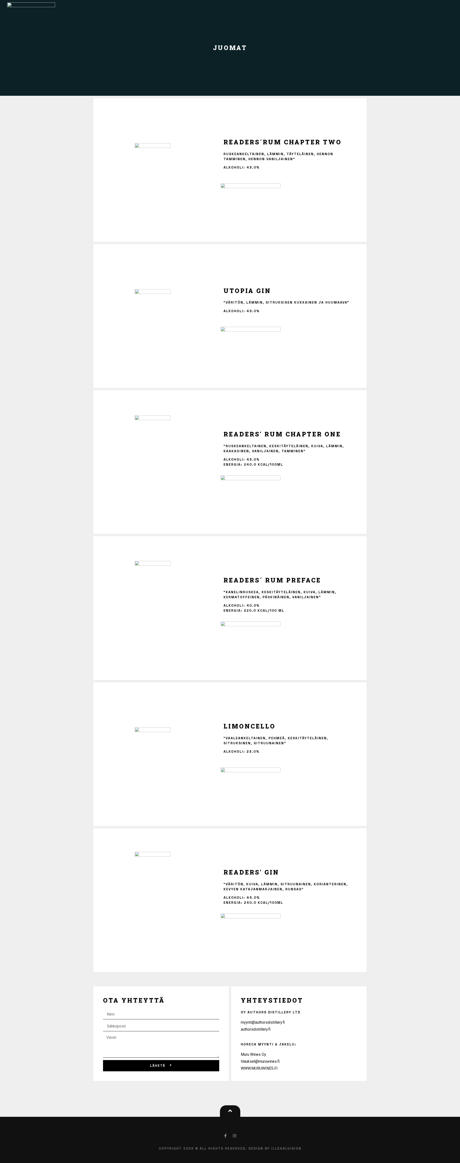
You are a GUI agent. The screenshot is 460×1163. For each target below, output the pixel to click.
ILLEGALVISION (286, 1148)
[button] (230, 1112)
